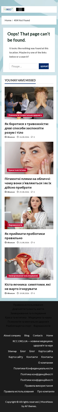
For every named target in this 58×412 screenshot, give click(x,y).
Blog (26, 335)
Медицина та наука (40, 317)
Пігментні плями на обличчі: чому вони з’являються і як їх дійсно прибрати (28, 183)
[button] (20, 9)
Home (49, 335)
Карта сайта (46, 351)
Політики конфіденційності (36, 379)
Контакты (47, 356)
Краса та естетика (17, 170)
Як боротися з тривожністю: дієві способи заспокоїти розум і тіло (27, 128)
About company (12, 335)
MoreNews (47, 401)
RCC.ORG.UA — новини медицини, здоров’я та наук (33, 343)
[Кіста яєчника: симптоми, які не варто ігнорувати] (29, 263)
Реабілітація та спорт (18, 325)
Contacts (38, 335)
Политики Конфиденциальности (33, 368)
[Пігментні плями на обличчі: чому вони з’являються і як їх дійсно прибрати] (29, 158)
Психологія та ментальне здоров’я (28, 321)
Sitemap (12, 351)
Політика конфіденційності (37, 374)
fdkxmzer (11, 137)
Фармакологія (15, 225)
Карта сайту (16, 356)
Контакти (32, 356)
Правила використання (39, 385)
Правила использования (28, 304)
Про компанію (45, 391)
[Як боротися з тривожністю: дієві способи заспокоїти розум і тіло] (29, 103)
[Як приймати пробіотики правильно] (29, 213)
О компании (45, 362)
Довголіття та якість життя (28, 308)
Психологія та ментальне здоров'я (25, 115)
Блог (23, 351)
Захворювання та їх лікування (23, 276)
